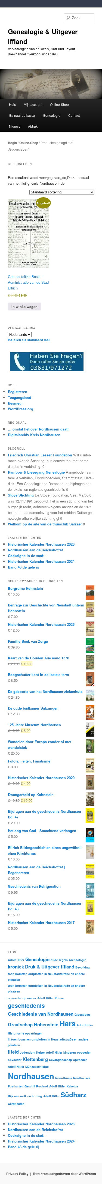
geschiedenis (26, 1005)
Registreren (17, 391)
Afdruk (33, 126)
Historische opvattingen (25, 1033)
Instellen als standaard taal (29, 339)
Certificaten (16, 1104)
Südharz (73, 1094)
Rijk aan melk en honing (25, 1096)
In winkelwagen (24, 306)
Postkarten (15, 1086)
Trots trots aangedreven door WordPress (64, 1173)
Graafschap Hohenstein (33, 1024)
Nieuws (14, 126)
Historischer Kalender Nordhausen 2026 (41, 544)
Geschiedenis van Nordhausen (40, 1013)
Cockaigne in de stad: (26, 555)
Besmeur (15, 403)
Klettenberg (35, 1059)
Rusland (42, 1086)
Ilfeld (13, 1051)
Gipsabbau (82, 1014)
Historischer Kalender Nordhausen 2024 (41, 561)
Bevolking (82, 967)
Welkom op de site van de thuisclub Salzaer (45, 524)
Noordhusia (63, 1078)
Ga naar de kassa (22, 115)
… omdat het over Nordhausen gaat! (38, 429)
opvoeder (14, 998)
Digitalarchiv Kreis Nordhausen (34, 434)
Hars (68, 1023)
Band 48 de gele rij (23, 567)
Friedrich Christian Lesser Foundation (40, 455)
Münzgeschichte (37, 1067)
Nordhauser (81, 1078)
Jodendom (27, 1052)
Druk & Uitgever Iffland (49, 966)
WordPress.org (20, 408)
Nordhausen (31, 1076)
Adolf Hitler (16, 960)
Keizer (40, 1052)
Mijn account (33, 104)
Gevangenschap (60, 1060)
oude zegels (59, 960)
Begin (12, 142)
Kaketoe (72, 1086)
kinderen (69, 1052)
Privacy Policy (17, 1173)
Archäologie (77, 960)
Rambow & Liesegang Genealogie (36, 472)
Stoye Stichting (21, 495)
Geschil (29, 1086)
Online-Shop (28, 142)
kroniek (16, 966)
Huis (12, 104)
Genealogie (37, 959)
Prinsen (60, 998)
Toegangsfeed (19, 397)
